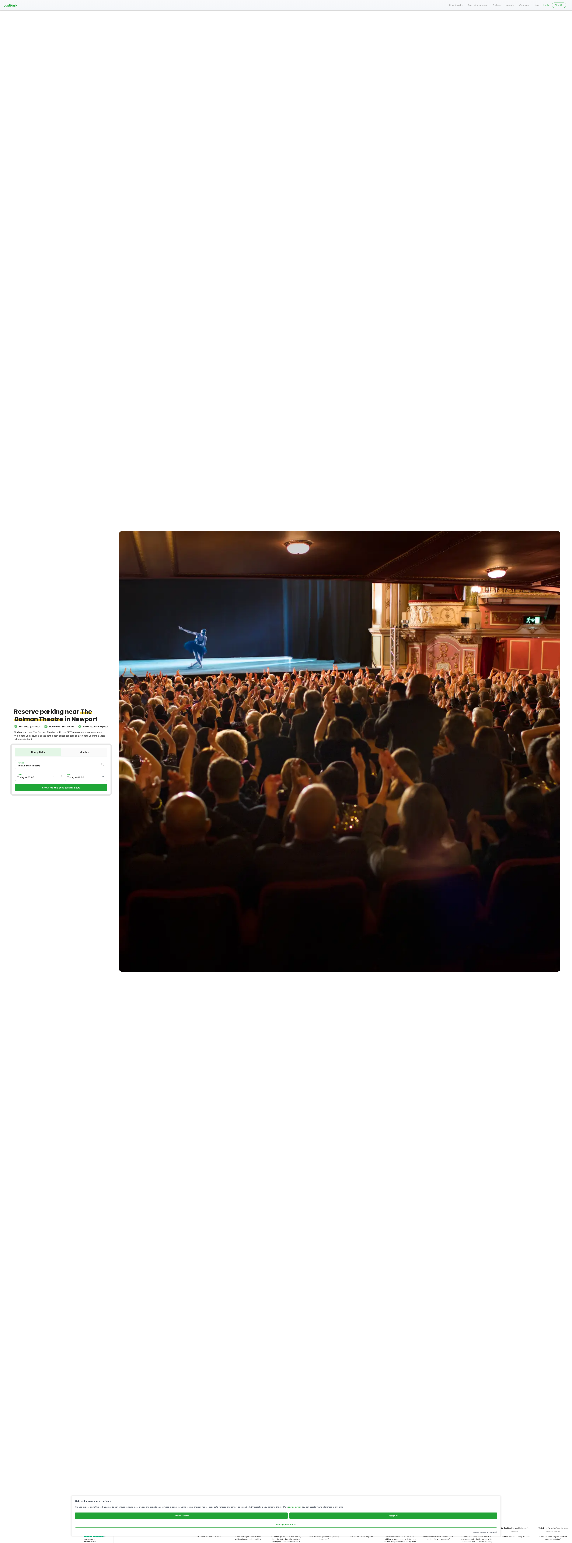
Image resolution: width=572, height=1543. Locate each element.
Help (536, 5)
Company (524, 5)
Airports (510, 5)
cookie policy (294, 1507)
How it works (456, 5)
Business (496, 5)
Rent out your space (477, 5)
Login (546, 5)
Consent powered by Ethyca (483, 1532)
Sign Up (559, 5)
